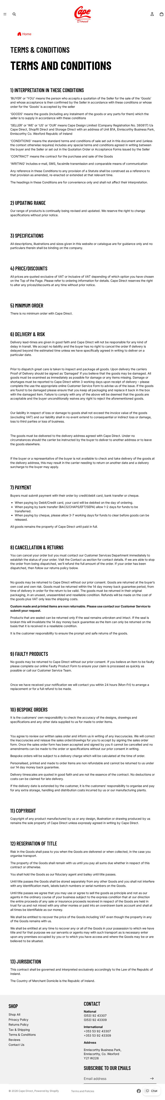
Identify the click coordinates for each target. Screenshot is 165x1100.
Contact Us (16, 1044)
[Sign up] (151, 1078)
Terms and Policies (82, 1091)
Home (26, 34)
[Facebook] (138, 1091)
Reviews (14, 1040)
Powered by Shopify (46, 1091)
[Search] (14, 14)
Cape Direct (25, 1091)
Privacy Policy (18, 1019)
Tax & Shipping (19, 1029)
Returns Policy (19, 1024)
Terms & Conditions (22, 1034)
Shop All (14, 1014)
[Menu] (5, 14)
